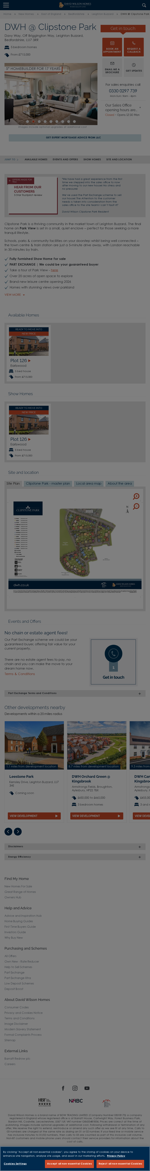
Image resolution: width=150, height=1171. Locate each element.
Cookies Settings (15, 1164)
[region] (75, 1158)
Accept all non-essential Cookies (69, 1164)
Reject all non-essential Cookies (120, 1164)
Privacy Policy (116, 1156)
